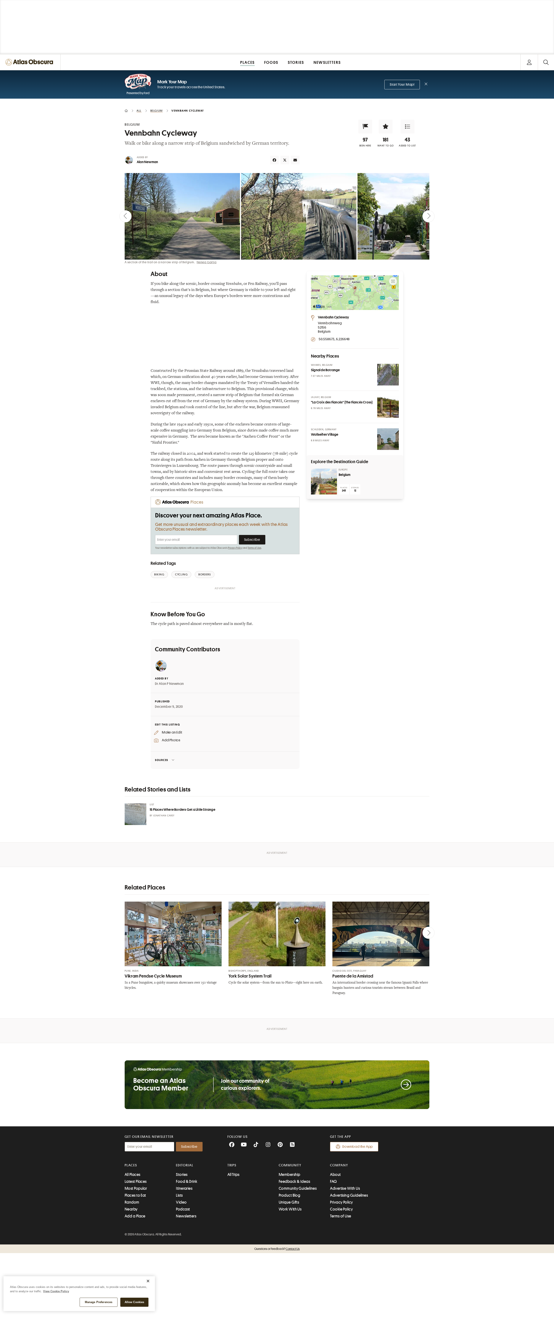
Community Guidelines (298, 1188)
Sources (161, 760)
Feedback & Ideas (294, 1181)
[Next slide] (428, 216)
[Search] (546, 62)
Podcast (183, 1209)
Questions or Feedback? (277, 1248)
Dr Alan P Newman (169, 683)
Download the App (357, 1146)
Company (339, 1165)
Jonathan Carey (163, 815)
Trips (232, 1165)
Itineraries (184, 1188)
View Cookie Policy (56, 1291)
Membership (289, 1174)
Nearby (131, 1209)
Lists (179, 1195)
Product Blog (289, 1195)
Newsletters (186, 1216)
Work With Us (290, 1209)
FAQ (333, 1181)
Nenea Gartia (207, 262)
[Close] (148, 1281)
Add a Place (135, 1216)
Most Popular (136, 1188)
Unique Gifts (289, 1202)
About (335, 1174)
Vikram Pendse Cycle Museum (153, 976)
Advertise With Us (345, 1188)
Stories (181, 1174)
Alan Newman (147, 162)
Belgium (344, 475)
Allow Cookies (134, 1302)
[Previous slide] (125, 216)
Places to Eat (135, 1195)
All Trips (233, 1174)
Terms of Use (254, 548)
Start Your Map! (402, 84)
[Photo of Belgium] (324, 481)
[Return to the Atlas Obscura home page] (30, 62)
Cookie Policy (341, 1209)
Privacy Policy (235, 548)
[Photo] (388, 374)
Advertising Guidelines (349, 1195)
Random (132, 1202)
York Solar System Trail (250, 976)
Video (181, 1202)
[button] (365, 126)
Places (131, 1165)
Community (290, 1165)
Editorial (184, 1165)
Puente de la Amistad (352, 976)
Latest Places (136, 1181)
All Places (132, 1174)
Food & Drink (186, 1181)
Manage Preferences (98, 1302)
